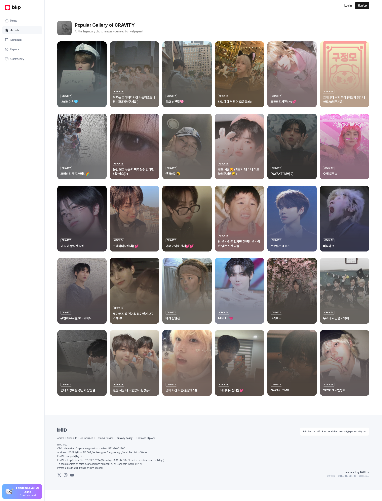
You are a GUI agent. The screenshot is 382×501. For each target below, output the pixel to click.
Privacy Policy (124, 438)
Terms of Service (104, 438)
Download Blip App (145, 438)
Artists (60, 438)
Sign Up (362, 5)
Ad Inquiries (86, 438)
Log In (348, 5)
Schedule (72, 438)
